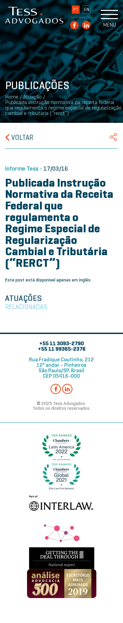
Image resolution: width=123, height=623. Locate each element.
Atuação (32, 97)
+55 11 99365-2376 (61, 349)
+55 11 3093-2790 (61, 343)
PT (75, 9)
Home (11, 97)
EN (86, 9)
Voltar (21, 137)
